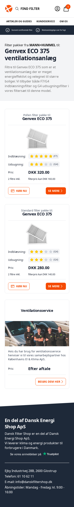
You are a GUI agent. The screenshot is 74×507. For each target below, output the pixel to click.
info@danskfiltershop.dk (33, 482)
